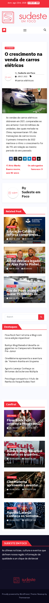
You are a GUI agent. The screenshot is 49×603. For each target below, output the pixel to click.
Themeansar (24, 598)
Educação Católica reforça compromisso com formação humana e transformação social (24, 236)
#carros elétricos (24, 81)
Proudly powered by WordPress (16, 594)
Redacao (29, 239)
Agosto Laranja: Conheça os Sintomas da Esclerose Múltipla (23, 515)
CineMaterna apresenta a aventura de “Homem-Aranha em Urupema (23, 487)
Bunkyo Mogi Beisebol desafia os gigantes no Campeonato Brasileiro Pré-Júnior (23, 348)
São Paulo (12, 416)
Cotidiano (10, 48)
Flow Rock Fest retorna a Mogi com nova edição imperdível (22, 425)
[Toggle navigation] (25, 30)
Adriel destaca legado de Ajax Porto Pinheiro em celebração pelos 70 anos (24, 266)
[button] (45, 30)
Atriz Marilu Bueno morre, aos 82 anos (13, 169)
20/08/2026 (14, 428)
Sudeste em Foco (26, 73)
